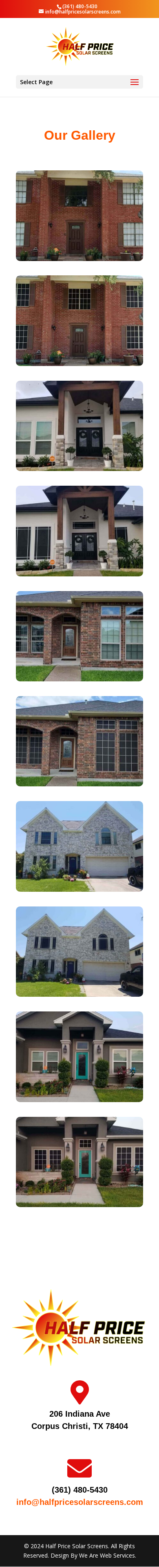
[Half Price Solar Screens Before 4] (79, 469)
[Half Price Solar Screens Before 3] (79, 679)
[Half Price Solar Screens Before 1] (79, 259)
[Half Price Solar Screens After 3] (79, 784)
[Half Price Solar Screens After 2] (79, 994)
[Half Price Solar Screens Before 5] (79, 1100)
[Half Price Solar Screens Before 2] (79, 889)
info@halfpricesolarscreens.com (79, 1502)
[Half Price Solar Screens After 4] (79, 574)
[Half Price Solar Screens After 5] (79, 1205)
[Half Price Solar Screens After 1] (79, 364)
